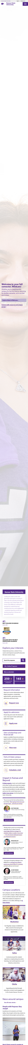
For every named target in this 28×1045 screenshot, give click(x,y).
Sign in (18, 1)
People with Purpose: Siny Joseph (12, 1008)
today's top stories (8, 793)
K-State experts (7, 783)
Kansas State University (5, 1)
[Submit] (23, 660)
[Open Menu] (25, 4)
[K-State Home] (2, 4)
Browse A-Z (23, 1)
